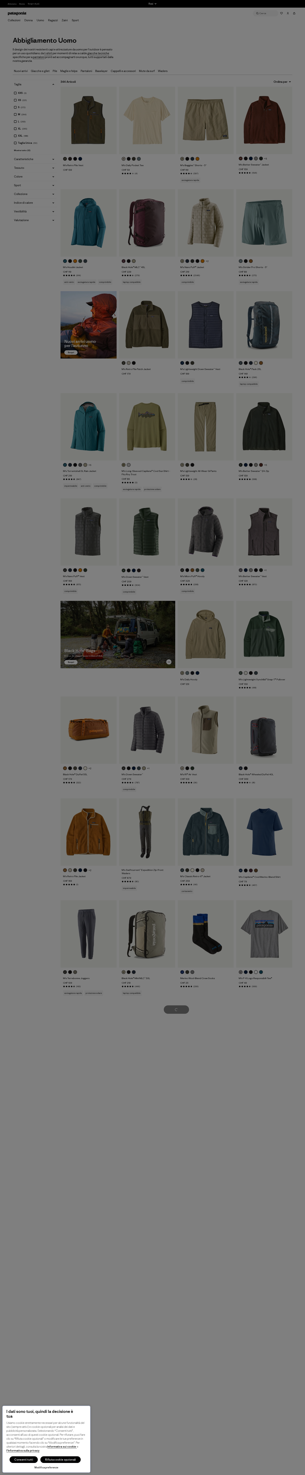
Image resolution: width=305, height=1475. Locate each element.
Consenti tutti (23, 1459)
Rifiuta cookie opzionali (60, 1459)
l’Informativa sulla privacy (23, 1450)
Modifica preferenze (46, 1467)
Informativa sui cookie (62, 1446)
